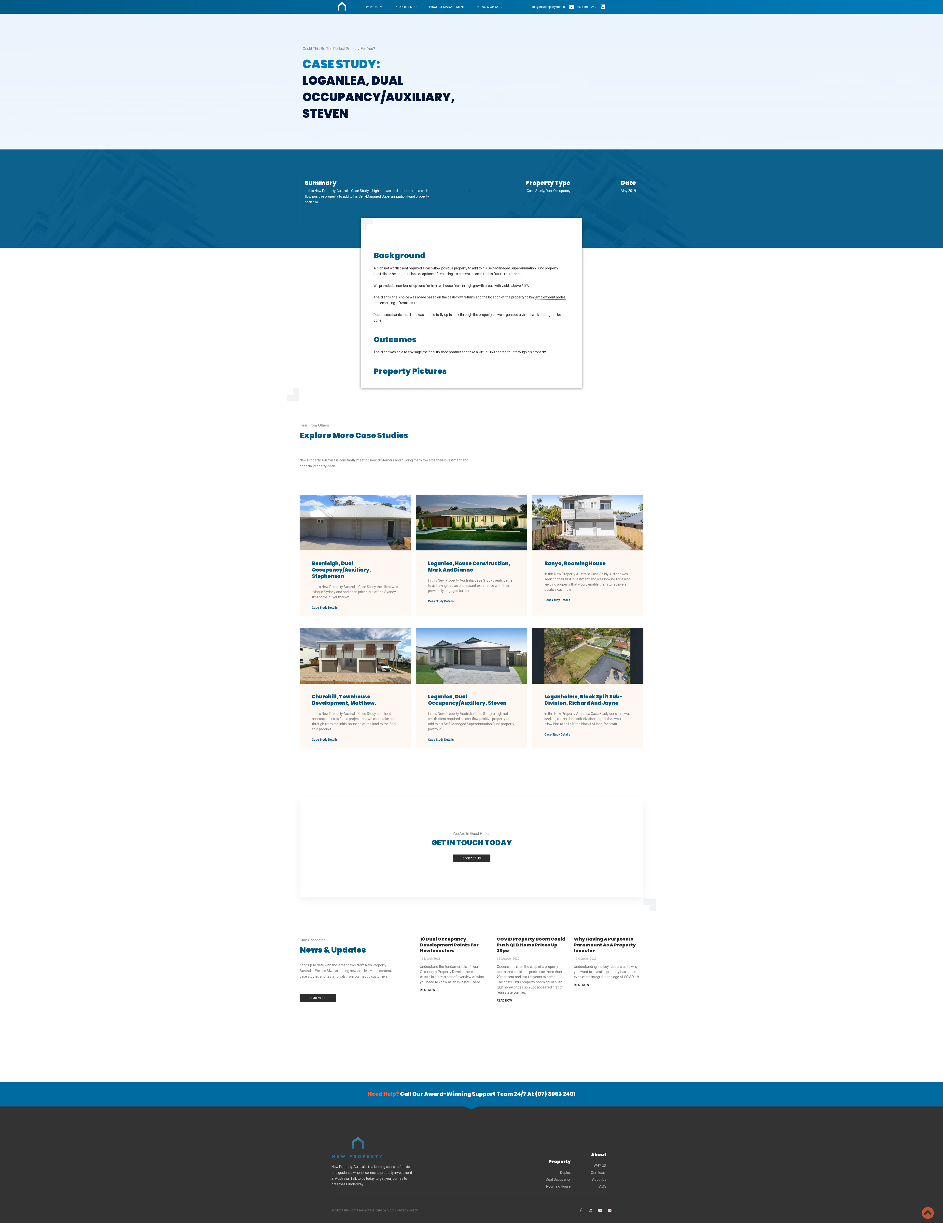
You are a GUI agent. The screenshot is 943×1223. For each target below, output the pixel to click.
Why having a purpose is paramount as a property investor (605, 945)
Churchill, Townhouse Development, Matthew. (344, 700)
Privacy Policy (407, 1210)
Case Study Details (325, 607)
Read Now (427, 990)
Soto (391, 1210)
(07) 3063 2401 (587, 7)
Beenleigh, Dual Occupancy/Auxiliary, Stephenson (341, 570)
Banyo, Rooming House (575, 563)
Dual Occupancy (558, 1179)
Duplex (565, 1173)
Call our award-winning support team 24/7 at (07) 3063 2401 (472, 1094)
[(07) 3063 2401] (602, 6)
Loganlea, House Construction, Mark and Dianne (469, 566)
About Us (599, 1179)
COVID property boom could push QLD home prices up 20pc (531, 945)
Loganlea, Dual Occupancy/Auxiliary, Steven (467, 700)
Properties (403, 7)
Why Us (372, 7)
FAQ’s (602, 1186)
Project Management (447, 7)
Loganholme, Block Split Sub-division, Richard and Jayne (583, 700)
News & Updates (490, 7)
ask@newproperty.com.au (549, 7)
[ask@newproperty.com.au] (571, 6)
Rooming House (558, 1186)
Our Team (598, 1173)
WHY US (600, 1166)
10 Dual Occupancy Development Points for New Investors (449, 945)
